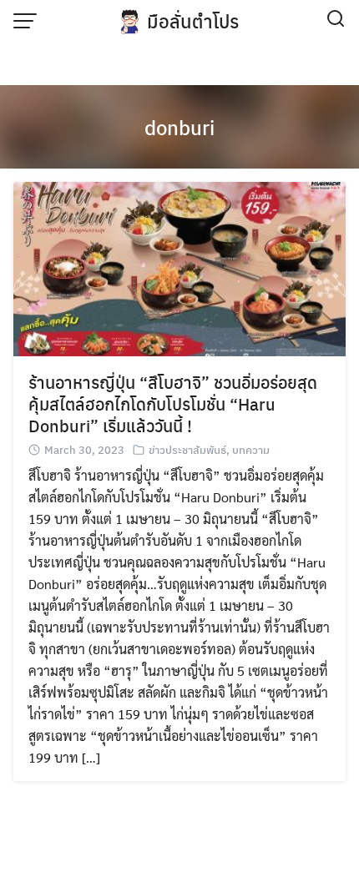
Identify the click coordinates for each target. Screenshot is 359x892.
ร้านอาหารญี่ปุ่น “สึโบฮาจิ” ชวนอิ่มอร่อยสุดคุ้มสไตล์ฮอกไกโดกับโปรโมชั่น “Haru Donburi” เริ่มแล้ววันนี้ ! (172, 403)
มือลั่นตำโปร (193, 21)
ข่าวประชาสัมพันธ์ (187, 449)
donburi (179, 127)
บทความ (251, 449)
